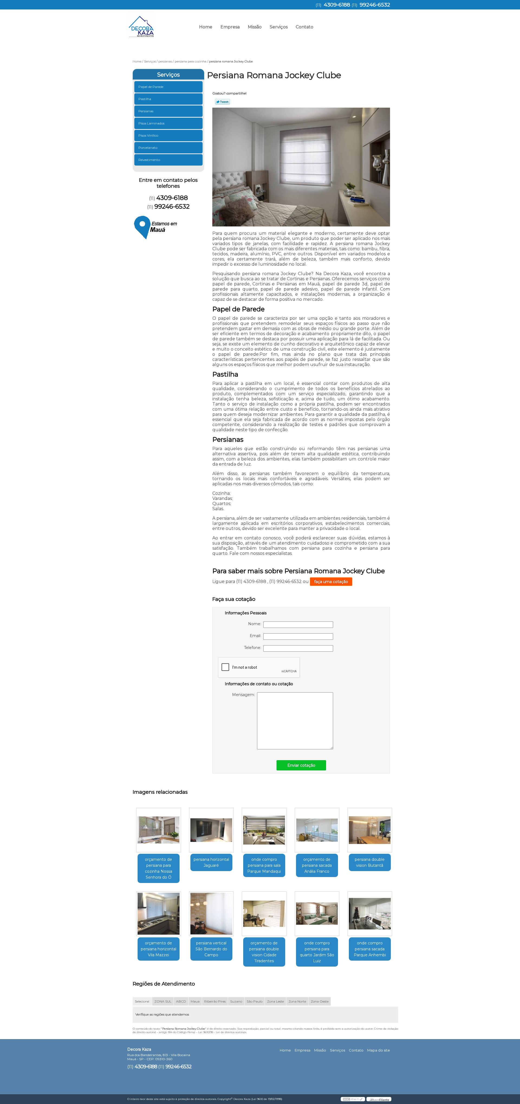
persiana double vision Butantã (370, 862)
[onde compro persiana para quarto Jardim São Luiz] (317, 913)
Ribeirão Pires (215, 1001)
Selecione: (142, 1001)
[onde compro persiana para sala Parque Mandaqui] (264, 830)
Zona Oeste (320, 1001)
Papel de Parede (150, 87)
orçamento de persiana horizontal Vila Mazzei (158, 949)
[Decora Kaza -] (158, 23)
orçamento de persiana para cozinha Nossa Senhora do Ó (158, 868)
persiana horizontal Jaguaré (211, 862)
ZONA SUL (162, 1001)
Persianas (145, 111)
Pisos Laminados (151, 123)
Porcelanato (147, 148)
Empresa (230, 26)
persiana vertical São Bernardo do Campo (211, 949)
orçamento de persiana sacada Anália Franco (317, 865)
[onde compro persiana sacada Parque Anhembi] (369, 913)
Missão (255, 26)
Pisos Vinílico (148, 135)
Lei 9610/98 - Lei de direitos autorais (222, 1032)
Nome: (255, 623)
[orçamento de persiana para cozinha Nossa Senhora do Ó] (158, 830)
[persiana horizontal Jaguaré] (211, 830)
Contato (304, 26)
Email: (256, 635)
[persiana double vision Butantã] (369, 830)
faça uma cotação (331, 581)
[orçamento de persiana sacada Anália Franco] (317, 830)
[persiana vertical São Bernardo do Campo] (211, 913)
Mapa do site (378, 1050)
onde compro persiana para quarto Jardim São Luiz (317, 952)
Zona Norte (297, 1001)
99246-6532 (375, 5)
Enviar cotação (301, 765)
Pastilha (144, 99)
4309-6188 (337, 5)
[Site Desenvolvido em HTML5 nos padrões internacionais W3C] (353, 1099)
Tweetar (222, 101)
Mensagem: (244, 694)
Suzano (236, 1001)
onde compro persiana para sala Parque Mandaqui (264, 865)
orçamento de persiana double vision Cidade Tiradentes (264, 952)
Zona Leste (275, 1001)
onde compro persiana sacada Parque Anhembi (370, 949)
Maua (195, 1001)
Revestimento (149, 160)
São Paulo (254, 1001)
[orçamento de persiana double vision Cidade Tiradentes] (264, 913)
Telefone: (253, 647)
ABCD (181, 1001)
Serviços (279, 26)
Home (205, 26)
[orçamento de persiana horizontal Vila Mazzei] (158, 913)
